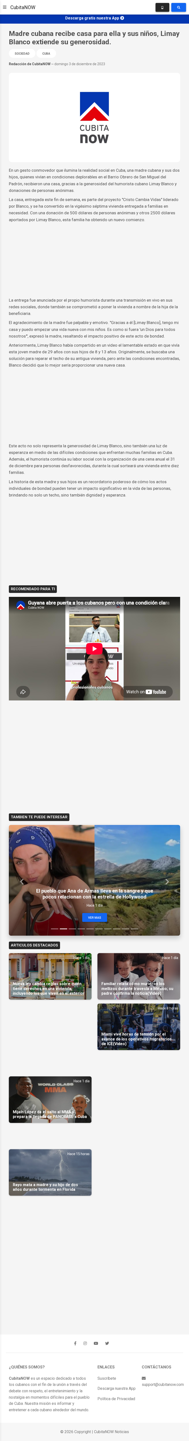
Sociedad (22, 53)
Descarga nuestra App (116, 1388)
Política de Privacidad (116, 1398)
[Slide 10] (134, 929)
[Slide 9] (125, 929)
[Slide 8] (116, 929)
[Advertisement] (94, 260)
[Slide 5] (90, 929)
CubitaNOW (22, 7)
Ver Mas (94, 917)
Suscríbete (106, 1378)
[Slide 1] (54, 929)
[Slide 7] (107, 929)
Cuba (46, 53)
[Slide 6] (99, 929)
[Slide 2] (63, 929)
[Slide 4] (81, 929)
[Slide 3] (72, 929)
